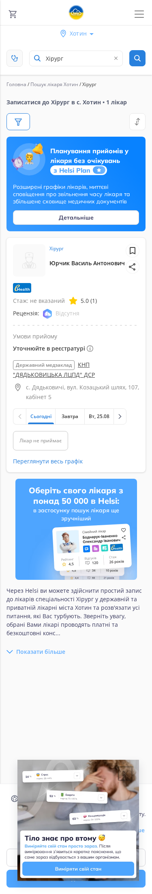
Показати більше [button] (40, 651)
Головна (16, 84)
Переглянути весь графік (48, 461)
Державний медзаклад (44, 364)
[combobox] (76, 58)
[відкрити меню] (139, 14)
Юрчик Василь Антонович (87, 263)
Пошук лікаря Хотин (54, 84)
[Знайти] (137, 58)
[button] (132, 266)
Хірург (56, 248)
